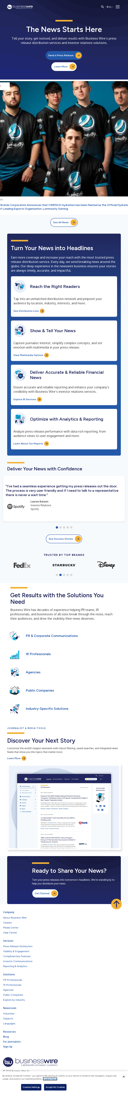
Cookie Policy (50, 1079)
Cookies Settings (31, 1087)
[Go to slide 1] (57, 528)
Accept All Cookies (55, 1087)
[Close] (124, 1076)
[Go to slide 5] (71, 528)
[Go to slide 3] (64, 528)
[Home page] (20, 7)
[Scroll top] (116, 904)
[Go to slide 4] (67, 528)
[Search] (102, 6)
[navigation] (118, 7)
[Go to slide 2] (60, 528)
